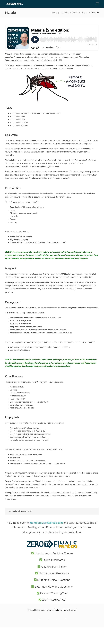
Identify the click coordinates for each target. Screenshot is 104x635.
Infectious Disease (80, 13)
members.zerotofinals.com (46, 522)
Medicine (64, 13)
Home (54, 13)
